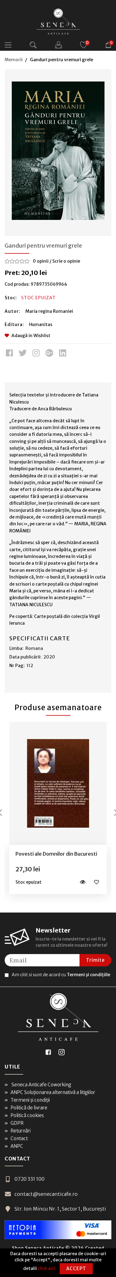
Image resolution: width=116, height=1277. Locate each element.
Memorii (14, 59)
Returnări (21, 1131)
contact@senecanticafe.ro (46, 1194)
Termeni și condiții (30, 1100)
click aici (46, 1268)
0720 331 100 (30, 1179)
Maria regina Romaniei (49, 311)
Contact (19, 1138)
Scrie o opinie (66, 261)
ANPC (17, 1146)
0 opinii (41, 261)
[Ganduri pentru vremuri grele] (58, 151)
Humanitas (40, 324)
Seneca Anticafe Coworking (41, 1085)
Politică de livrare (29, 1108)
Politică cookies (27, 1115)
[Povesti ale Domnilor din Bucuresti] (58, 783)
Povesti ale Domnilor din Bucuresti (56, 854)
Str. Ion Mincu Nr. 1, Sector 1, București (60, 1209)
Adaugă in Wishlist (30, 335)
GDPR (17, 1123)
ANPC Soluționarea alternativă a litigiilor (53, 1092)
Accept (76, 1268)
